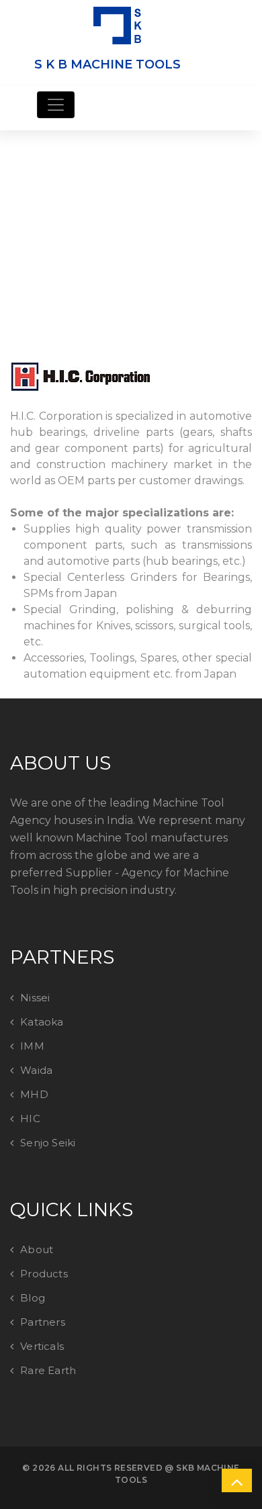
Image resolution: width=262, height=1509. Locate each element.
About (36, 1249)
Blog (32, 1297)
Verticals (42, 1346)
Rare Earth (48, 1370)
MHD (34, 1094)
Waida (36, 1070)
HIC (30, 1118)
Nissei (35, 997)
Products (44, 1273)
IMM (32, 1046)
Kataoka (41, 1021)
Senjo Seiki (47, 1142)
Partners (42, 1322)
